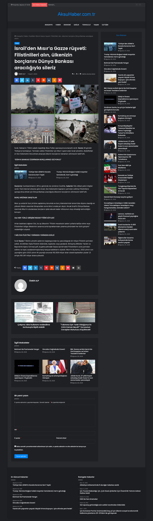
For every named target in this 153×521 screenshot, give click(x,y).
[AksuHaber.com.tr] (76, 14)
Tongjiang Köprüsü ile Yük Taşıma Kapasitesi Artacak (127, 188)
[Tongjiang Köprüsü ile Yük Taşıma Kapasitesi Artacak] (110, 189)
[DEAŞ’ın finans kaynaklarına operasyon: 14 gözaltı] (26, 367)
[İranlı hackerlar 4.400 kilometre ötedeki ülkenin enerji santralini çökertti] (110, 227)
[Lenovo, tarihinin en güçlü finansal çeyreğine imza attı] (110, 217)
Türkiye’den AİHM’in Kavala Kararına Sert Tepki (126, 46)
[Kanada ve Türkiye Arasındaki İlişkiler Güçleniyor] (110, 178)
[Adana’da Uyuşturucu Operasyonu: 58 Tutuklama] (110, 157)
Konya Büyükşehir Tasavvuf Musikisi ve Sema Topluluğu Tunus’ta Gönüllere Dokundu (126, 130)
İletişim (105, 25)
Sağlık (76, 25)
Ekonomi (67, 25)
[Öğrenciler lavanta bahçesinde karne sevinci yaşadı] (110, 241)
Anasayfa (49, 25)
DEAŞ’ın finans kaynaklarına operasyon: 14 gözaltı (25, 377)
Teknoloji (86, 25)
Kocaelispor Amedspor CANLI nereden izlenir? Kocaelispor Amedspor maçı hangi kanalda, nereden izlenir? (119, 205)
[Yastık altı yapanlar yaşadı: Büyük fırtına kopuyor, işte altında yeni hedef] (110, 78)
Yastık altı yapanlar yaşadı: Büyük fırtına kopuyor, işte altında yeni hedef (126, 78)
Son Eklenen (121, 35)
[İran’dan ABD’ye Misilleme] (110, 168)
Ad (16, 429)
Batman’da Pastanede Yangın (58, 5)
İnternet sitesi (61, 438)
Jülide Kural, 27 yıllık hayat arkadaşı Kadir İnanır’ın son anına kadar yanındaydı (81, 378)
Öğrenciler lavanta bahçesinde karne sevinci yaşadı (126, 240)
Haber (58, 25)
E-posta (17, 438)
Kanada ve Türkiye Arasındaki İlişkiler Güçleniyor (125, 177)
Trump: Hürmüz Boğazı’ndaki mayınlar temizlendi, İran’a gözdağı (119, 55)
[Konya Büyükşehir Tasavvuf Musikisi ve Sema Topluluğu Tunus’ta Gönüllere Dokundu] (110, 129)
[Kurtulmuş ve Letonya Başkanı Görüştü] (54, 367)
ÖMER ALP (21, 74)
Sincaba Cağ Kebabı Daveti (53, 349)
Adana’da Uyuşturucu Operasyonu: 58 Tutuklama (127, 156)
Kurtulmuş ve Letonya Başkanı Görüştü (54, 377)
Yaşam (96, 25)
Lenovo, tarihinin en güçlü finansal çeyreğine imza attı (128, 216)
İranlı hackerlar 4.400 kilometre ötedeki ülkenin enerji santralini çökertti (127, 228)
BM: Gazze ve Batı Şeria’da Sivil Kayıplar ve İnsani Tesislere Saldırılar (81, 351)
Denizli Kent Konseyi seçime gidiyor (118, 197)
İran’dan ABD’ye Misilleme (124, 166)
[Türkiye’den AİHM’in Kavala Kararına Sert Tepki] (21, 174)
